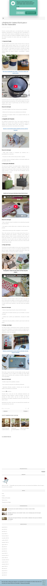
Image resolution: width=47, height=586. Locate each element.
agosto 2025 (4, 544)
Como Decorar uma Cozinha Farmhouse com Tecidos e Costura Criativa (21, 508)
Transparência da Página (6, 502)
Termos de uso (4, 500)
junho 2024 (4, 570)
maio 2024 (4, 573)
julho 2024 (4, 568)
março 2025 (4, 553)
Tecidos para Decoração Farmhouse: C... (15, 429)
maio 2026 (4, 529)
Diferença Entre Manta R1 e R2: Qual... (25, 429)
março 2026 (4, 533)
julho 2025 (4, 546)
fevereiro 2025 (4, 555)
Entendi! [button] (44, 582)
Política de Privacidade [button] (25, 583)
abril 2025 (4, 551)
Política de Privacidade (6, 498)
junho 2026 (4, 527)
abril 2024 (4, 575)
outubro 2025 (4, 540)
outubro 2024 (4, 562)
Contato (3, 495)
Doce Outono (5, 27)
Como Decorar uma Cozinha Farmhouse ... (6, 429)
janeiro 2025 (4, 557)
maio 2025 (4, 549)
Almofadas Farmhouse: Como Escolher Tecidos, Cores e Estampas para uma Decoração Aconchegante (24, 513)
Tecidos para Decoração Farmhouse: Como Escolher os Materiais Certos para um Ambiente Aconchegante (25, 518)
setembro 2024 (4, 564)
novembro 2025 (5, 538)
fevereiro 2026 (4, 535)
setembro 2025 (4, 542)
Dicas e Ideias (7, 408)
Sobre (3, 493)
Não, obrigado (20, 12)
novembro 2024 (5, 559)
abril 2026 (4, 531)
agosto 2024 (4, 566)
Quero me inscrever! (31, 12)
